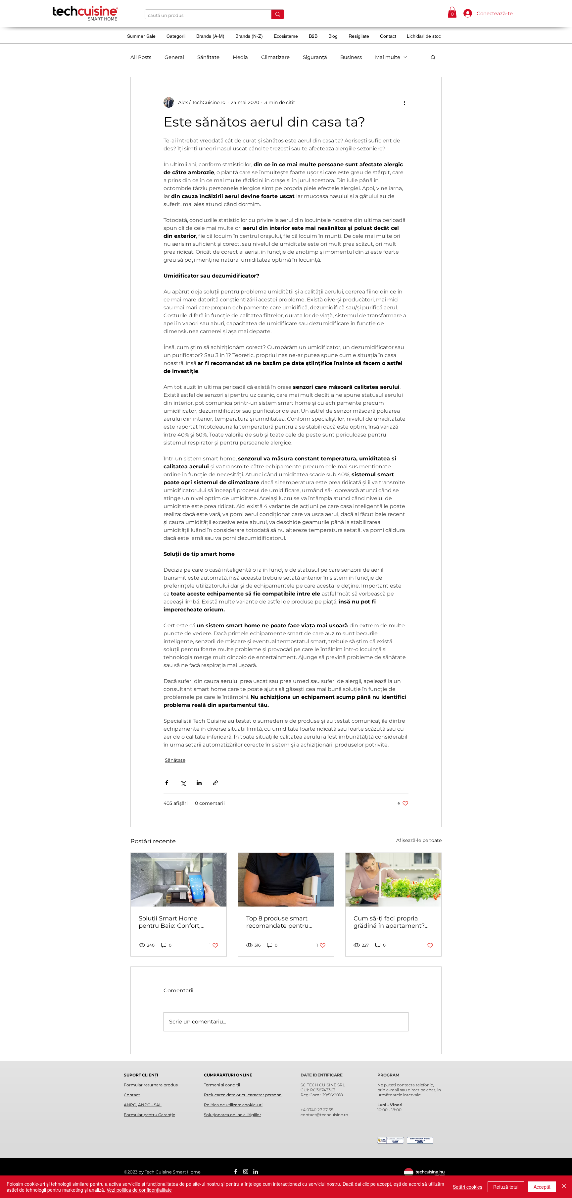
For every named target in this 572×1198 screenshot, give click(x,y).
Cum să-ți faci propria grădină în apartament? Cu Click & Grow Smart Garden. (389, 922)
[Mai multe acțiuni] (404, 102)
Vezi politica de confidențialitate (139, 1189)
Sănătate (208, 57)
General (174, 57)
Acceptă (542, 1186)
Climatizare (275, 57)
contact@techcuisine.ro (324, 1114)
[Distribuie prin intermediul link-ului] (215, 783)
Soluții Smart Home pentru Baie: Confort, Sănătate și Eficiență (170, 922)
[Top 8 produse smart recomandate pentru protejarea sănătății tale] (286, 880)
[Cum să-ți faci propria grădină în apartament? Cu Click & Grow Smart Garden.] (393, 880)
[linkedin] (255, 1171)
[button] (452, 12)
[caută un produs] (277, 14)
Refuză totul (505, 1186)
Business (351, 57)
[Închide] (564, 1187)
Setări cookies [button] (467, 1186)
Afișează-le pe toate (419, 840)
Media (240, 57)
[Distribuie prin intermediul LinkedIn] (199, 783)
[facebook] (235, 1171)
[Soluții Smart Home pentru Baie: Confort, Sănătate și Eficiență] (178, 880)
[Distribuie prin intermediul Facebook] (167, 783)
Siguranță (315, 57)
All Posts (140, 57)
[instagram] (245, 1171)
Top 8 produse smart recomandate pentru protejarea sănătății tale (281, 922)
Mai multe (387, 57)
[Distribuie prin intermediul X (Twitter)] (183, 783)
